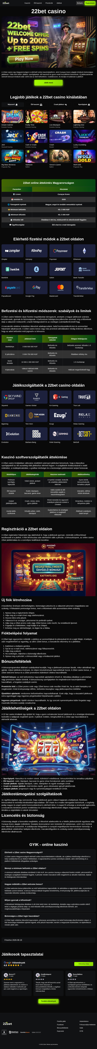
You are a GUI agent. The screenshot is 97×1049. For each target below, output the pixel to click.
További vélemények (48, 1001)
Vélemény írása (84, 964)
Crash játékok (59, 104)
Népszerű (11, 104)
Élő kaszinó (35, 104)
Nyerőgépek (82, 104)
